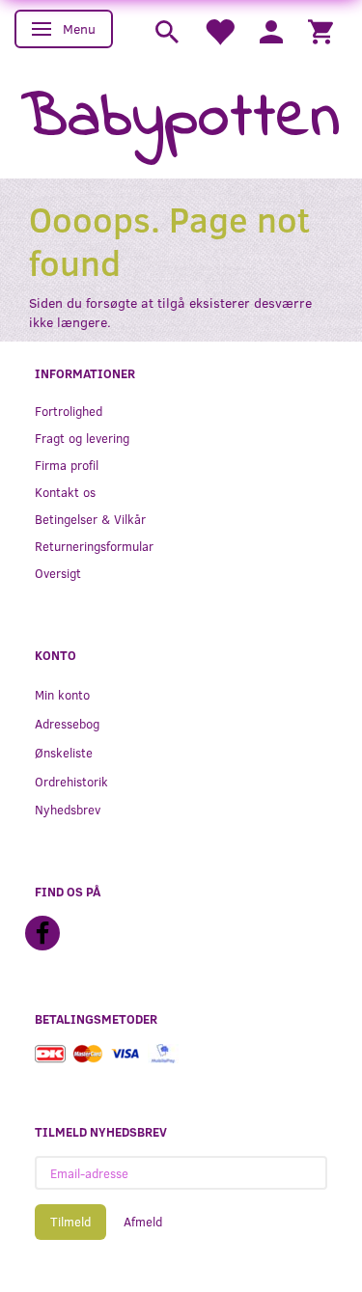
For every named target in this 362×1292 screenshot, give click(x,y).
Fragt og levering (82, 437)
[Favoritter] (219, 30)
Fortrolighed (68, 410)
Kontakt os (65, 491)
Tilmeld (70, 1221)
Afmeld (143, 1221)
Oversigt (58, 572)
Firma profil (66, 464)
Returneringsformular (94, 545)
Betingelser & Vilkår (90, 518)
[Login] (271, 30)
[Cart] (320, 30)
